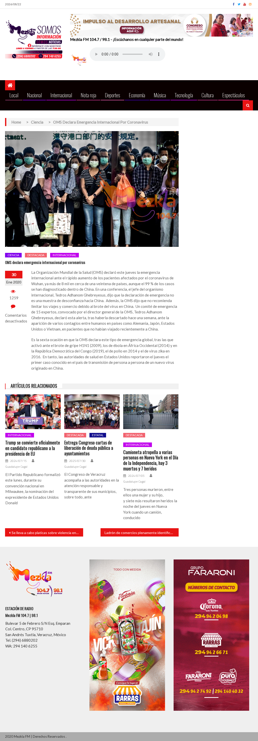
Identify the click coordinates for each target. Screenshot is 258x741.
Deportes (112, 95)
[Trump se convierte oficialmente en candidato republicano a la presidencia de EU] (33, 411)
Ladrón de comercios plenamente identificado (140, 532)
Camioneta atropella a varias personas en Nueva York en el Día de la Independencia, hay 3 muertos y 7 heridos (150, 460)
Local (13, 95)
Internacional (61, 95)
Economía (137, 95)
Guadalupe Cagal (16, 466)
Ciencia (13, 255)
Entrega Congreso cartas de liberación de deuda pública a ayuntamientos (88, 448)
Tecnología (184, 95)
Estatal (98, 435)
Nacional (34, 95)
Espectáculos (233, 95)
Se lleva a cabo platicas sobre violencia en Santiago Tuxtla (47, 532)
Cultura (208, 95)
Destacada (35, 255)
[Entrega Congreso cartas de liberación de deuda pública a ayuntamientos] (92, 411)
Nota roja (88, 95)
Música (160, 95)
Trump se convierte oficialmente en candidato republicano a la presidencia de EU (32, 448)
